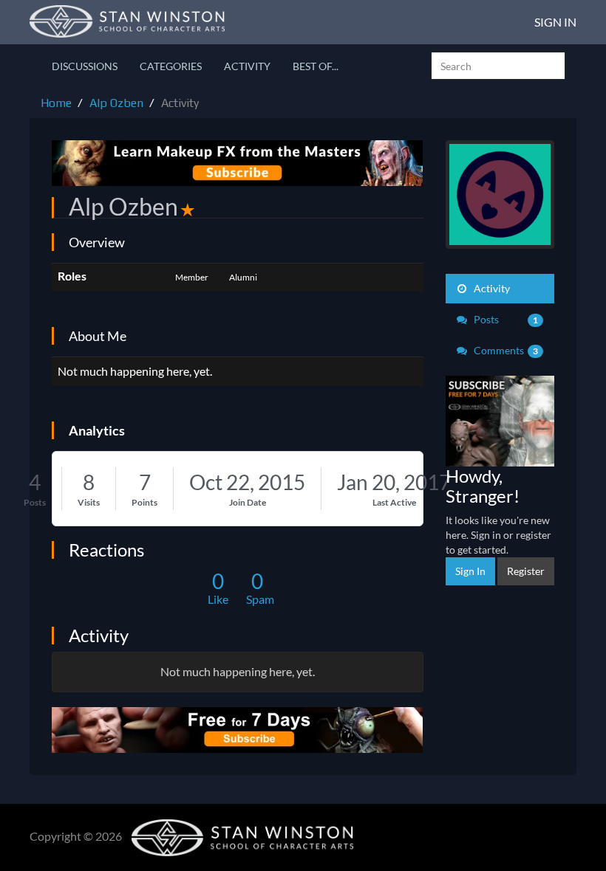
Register (526, 571)
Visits (89, 502)
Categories (171, 66)
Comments (505, 350)
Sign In (555, 22)
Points (144, 502)
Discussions (85, 66)
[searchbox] (498, 66)
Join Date (247, 502)
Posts (35, 502)
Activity (247, 66)
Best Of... (315, 66)
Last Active (394, 502)
